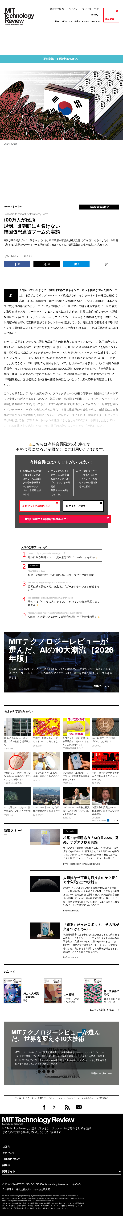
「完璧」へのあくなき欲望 (71, 998)
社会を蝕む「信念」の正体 (112, 996)
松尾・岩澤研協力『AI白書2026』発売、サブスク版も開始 (61, 570)
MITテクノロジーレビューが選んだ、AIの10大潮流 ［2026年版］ (61, 650)
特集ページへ (101, 686)
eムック (85, 21)
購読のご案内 (57, 9)
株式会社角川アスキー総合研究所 (33, 1189)
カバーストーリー (13, 206)
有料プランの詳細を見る (36, 505)
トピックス (66, 21)
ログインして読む (76, 505)
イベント (96, 21)
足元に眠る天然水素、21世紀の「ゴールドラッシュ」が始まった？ (63, 586)
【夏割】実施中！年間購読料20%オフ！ (45, 519)
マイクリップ (89, 9)
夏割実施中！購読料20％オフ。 (61, 58)
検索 (93, 15)
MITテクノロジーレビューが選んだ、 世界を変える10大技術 (55, 1035)
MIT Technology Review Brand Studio (83, 864)
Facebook (44, 1109)
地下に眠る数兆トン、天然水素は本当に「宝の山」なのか (61, 555)
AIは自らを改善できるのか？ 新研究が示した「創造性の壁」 (62, 615)
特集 (77, 21)
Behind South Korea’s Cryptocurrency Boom (26, 214)
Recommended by (99, 820)
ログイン (73, 9)
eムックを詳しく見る (102, 1009)
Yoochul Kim (12, 256)
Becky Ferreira (72, 910)
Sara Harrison (72, 957)
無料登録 (109, 19)
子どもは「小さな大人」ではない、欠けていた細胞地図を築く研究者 (64, 601)
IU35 (57, 21)
